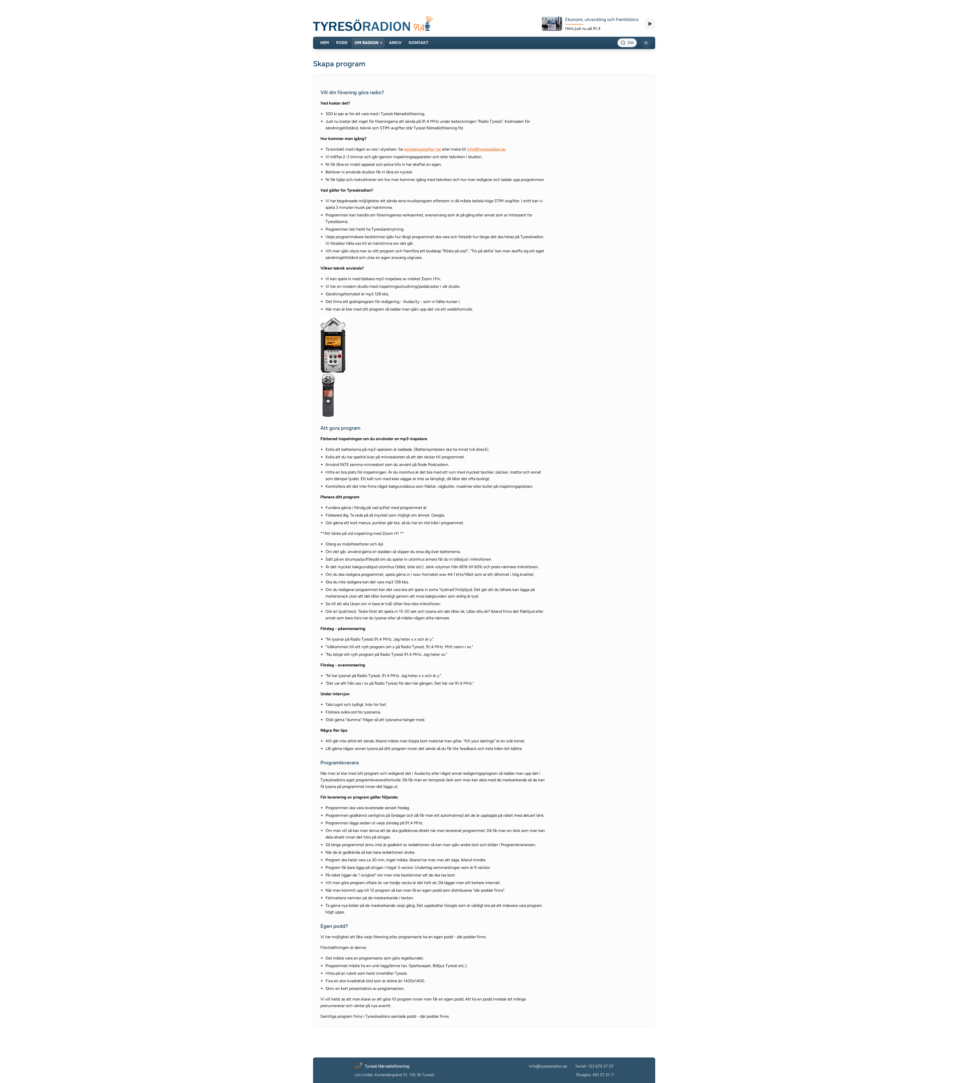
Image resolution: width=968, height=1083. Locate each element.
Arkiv (395, 42)
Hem (324, 42)
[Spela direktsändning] (650, 23)
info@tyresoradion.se (486, 149)
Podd (341, 42)
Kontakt (418, 42)
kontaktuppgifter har (422, 149)
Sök (631, 42)
